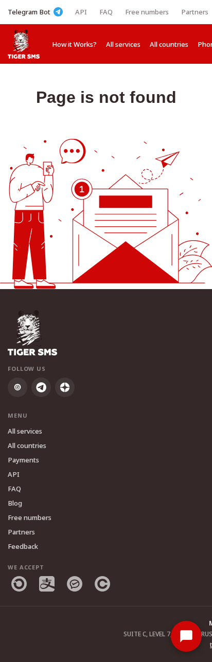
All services (123, 44)
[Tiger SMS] (24, 44)
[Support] (186, 636)
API (81, 11)
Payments (23, 459)
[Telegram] (41, 387)
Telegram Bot (29, 11)
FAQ (106, 11)
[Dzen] (65, 387)
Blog (15, 503)
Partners (194, 11)
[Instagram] (17, 387)
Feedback (23, 546)
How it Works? (74, 44)
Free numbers (147, 11)
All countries (169, 44)
